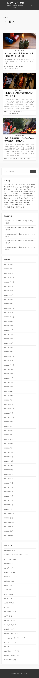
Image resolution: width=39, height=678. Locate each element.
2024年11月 (10, 312)
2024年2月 (9, 352)
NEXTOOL (10, 585)
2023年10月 (10, 365)
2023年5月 (9, 387)
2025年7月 (9, 286)
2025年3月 (9, 299)
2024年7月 (9, 330)
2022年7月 (9, 430)
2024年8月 (9, 326)
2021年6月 (9, 487)
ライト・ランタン (12, 633)
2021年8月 (9, 478)
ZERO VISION (11, 612)
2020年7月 (9, 535)
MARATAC (10, 603)
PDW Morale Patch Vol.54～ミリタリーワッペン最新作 (19, 242)
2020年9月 (9, 527)
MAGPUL (9, 590)
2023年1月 (9, 404)
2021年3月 (9, 500)
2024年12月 (10, 308)
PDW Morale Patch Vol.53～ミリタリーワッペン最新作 (19, 248)
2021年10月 (10, 470)
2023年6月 (9, 382)
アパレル (9, 616)
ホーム (5, 17)
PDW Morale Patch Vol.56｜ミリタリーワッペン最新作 (19, 229)
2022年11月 (10, 413)
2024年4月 (9, 343)
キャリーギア (10, 620)
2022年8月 (9, 426)
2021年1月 (9, 509)
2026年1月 (9, 273)
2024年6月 (9, 334)
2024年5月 (9, 339)
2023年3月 (9, 396)
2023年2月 (9, 400)
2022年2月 (9, 452)
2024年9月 (9, 321)
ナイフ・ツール (11, 642)
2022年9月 (9, 422)
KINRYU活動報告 (12, 660)
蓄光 (7, 647)
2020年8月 (9, 531)
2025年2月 (9, 304)
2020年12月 (10, 514)
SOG (7, 607)
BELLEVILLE (10, 564)
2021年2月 (9, 505)
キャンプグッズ (10, 111)
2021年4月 (9, 496)
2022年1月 (9, 457)
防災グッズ (19, 111)
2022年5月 (9, 439)
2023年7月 (9, 378)
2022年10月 (10, 417)
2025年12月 (10, 278)
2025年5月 (9, 295)
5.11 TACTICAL (11, 559)
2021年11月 (9, 465)
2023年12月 (10, 356)
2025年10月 (10, 282)
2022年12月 (10, 409)
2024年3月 (9, 347)
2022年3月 (9, 448)
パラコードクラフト (12, 651)
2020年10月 (10, 522)
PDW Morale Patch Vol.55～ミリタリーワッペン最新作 (19, 235)
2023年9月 (9, 369)
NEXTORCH (10, 581)
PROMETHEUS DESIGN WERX (15, 66)
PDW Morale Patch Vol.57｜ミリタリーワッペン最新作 (19, 222)
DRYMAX (9, 594)
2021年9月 (9, 474)
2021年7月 (9, 483)
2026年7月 (9, 264)
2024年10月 (10, 317)
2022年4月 (9, 444)
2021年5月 (9, 492)
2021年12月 (10, 461)
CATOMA (9, 568)
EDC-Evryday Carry (11, 68)
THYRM (9, 599)
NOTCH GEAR (11, 577)
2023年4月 (9, 391)
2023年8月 (9, 374)
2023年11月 (10, 361)
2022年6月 (9, 435)
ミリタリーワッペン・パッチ (15, 638)
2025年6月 (9, 291)
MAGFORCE (10, 550)
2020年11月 (10, 518)
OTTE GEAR (10, 572)
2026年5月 (9, 269)
